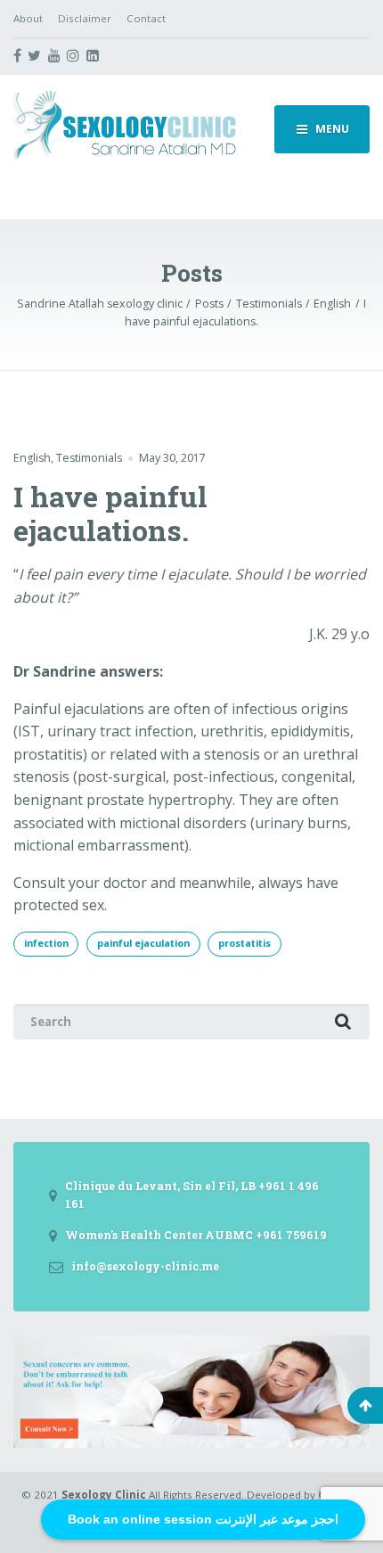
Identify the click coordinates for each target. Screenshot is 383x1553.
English (32, 457)
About (28, 18)
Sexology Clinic (103, 1494)
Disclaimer (84, 18)
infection (46, 943)
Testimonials (89, 457)
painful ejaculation (143, 943)
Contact (146, 18)
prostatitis (244, 943)
